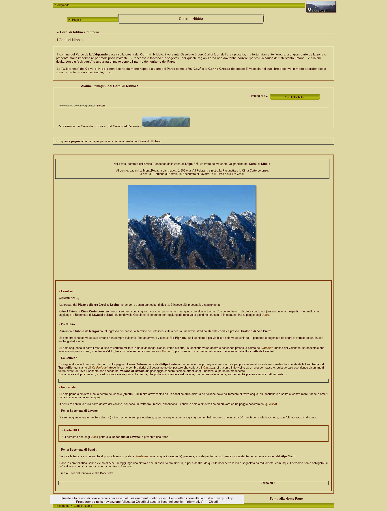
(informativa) (194, 501)
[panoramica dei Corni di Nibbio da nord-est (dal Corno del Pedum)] (166, 126)
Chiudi (213, 501)
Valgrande (63, 5)
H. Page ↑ (74, 19)
